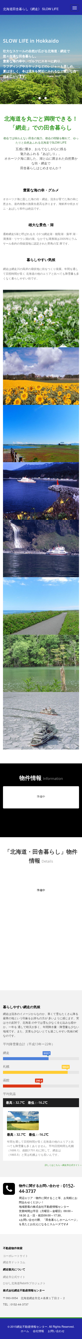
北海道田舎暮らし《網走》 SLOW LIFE (31, 9)
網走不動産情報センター (32, 1326)
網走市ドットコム (14, 1262)
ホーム (25, 1331)
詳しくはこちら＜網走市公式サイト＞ (63, 1164)
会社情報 (38, 1331)
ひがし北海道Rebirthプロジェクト (24, 1283)
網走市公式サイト (14, 1277)
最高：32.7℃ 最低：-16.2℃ (27, 1102)
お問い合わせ (56, 1331)
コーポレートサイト (15, 1256)
